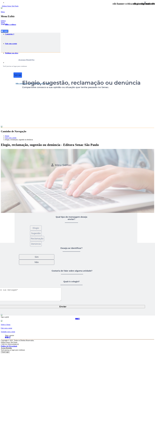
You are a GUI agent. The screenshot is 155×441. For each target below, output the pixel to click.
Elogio (36, 228)
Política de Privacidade (9, 346)
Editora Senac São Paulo (4, 22)
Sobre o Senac (5, 324)
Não (37, 262)
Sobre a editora (10, 24)
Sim (37, 257)
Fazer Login (17, 75)
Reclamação (37, 238)
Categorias (9, 34)
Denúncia (36, 244)
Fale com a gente (11, 43)
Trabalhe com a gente (8, 332)
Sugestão (36, 233)
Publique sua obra (11, 53)
